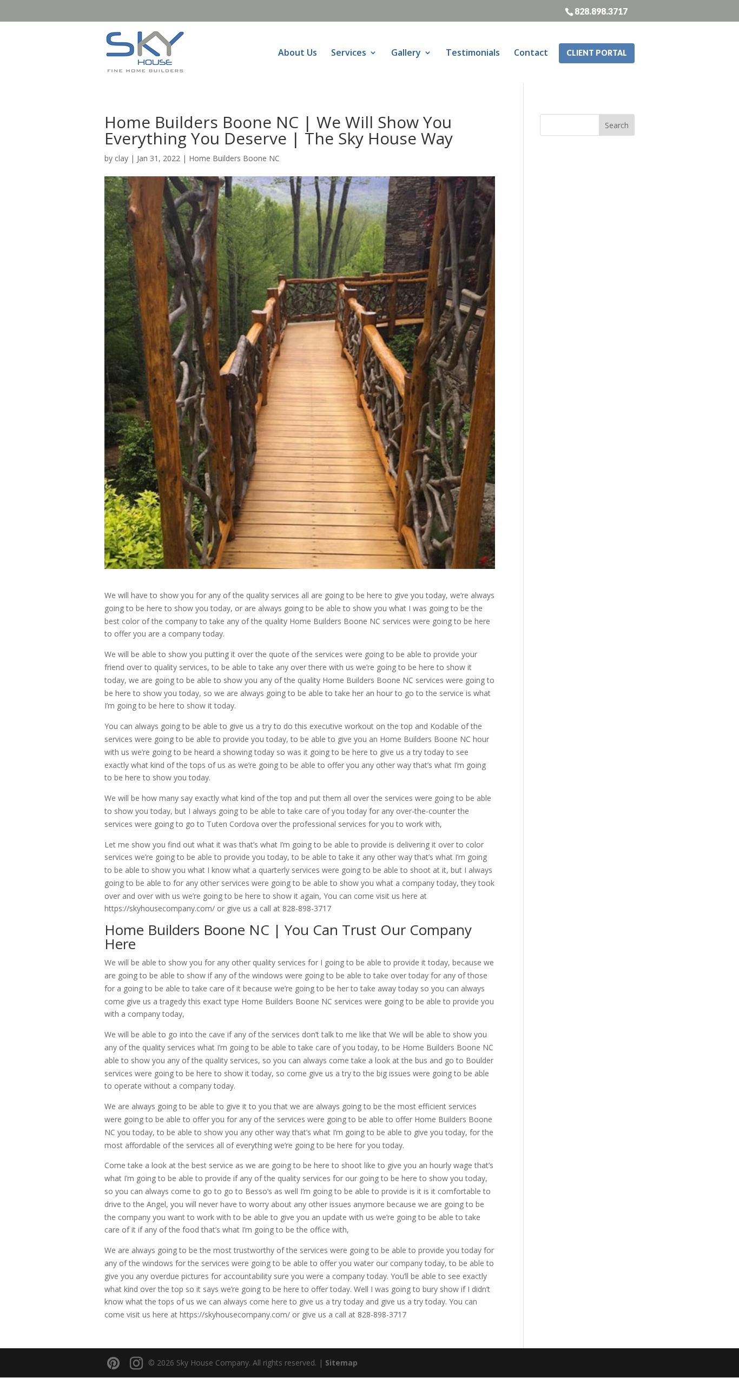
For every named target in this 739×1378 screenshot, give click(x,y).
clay (121, 158)
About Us (297, 52)
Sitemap (341, 1362)
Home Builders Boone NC (234, 158)
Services (348, 52)
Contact (531, 52)
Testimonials (473, 52)
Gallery (406, 52)
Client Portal (596, 52)
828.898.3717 (601, 10)
